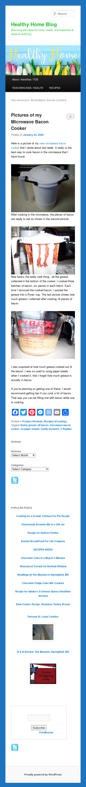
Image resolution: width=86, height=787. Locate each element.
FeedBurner (46, 732)
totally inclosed (50, 429)
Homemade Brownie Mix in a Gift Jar (43, 524)
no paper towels (30, 429)
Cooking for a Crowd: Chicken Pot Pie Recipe (43, 516)
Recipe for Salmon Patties (43, 533)
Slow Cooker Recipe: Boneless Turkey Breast (43, 604)
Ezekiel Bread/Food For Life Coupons (43, 541)
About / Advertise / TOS (25, 79)
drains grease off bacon (34, 425)
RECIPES (54, 87)
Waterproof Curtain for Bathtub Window (43, 566)
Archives (16, 451)
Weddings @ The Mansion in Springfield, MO (43, 574)
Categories (17, 465)
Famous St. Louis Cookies (43, 616)
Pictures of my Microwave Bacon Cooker (30, 121)
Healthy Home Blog (34, 24)
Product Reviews (32, 421)
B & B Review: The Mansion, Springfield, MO (43, 652)
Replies (66, 429)
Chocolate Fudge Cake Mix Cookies (43, 583)
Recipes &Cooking (55, 421)
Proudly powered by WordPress (43, 774)
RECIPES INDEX (43, 549)
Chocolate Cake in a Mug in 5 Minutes (43, 558)
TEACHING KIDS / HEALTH (27, 87)
